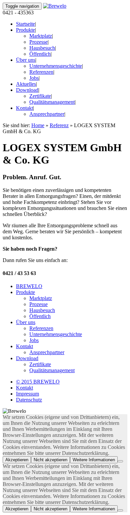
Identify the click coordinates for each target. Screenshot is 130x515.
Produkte (25, 30)
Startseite (25, 24)
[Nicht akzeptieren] (120, 461)
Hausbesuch (42, 48)
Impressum (27, 394)
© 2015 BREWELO (38, 381)
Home (37, 125)
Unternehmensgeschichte (55, 66)
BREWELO (29, 286)
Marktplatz (40, 36)
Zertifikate (40, 96)
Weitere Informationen (94, 459)
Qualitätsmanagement (52, 102)
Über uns (25, 60)
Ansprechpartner (46, 114)
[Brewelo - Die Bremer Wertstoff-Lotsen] (54, 6)
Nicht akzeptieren (50, 459)
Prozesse (38, 42)
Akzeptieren (16, 459)
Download (27, 90)
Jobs (34, 78)
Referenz (59, 125)
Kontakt (24, 108)
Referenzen (41, 72)
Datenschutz (29, 400)
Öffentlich (40, 54)
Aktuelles (26, 84)
